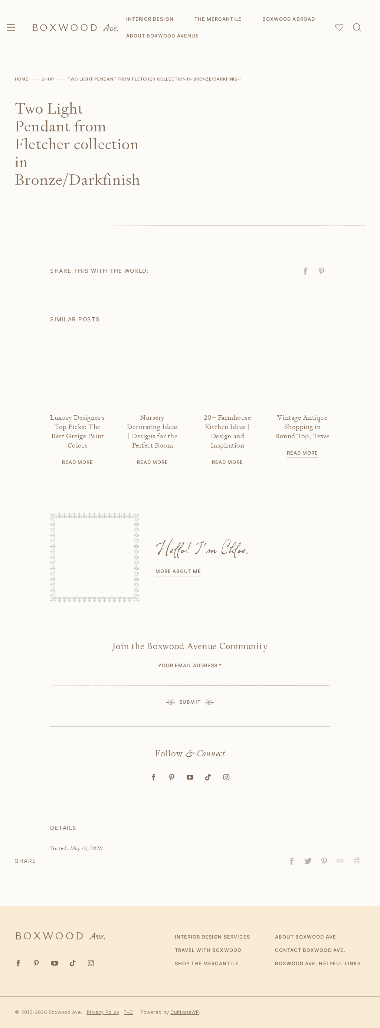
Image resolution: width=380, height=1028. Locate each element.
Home (22, 79)
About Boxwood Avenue (162, 36)
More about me (178, 571)
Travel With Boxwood (208, 950)
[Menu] (11, 27)
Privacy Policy (103, 1012)
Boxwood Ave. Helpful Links (318, 963)
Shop (48, 79)
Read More (77, 462)
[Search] (357, 27)
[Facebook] (154, 777)
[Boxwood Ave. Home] (75, 27)
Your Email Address (190, 665)
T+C (128, 1012)
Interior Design (150, 19)
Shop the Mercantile (207, 963)
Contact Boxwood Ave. (310, 950)
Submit (189, 702)
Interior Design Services (212, 937)
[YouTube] (190, 777)
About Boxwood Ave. (306, 937)
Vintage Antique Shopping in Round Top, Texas (302, 426)
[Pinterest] (172, 777)
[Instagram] (226, 777)
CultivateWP (184, 1012)
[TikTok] (208, 777)
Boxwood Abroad (288, 19)
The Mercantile (218, 19)
